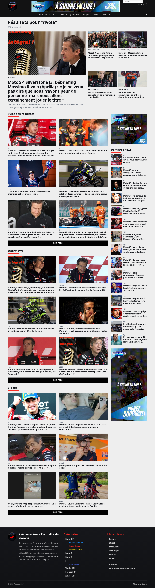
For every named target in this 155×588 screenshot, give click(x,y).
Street (112, 543)
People (112, 539)
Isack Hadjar (74, 564)
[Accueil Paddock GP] (12, 536)
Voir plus (58, 243)
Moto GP (69, 539)
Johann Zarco (74, 546)
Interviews (114, 546)
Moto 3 (68, 557)
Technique (114, 550)
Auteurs (113, 564)
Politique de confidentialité (122, 568)
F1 (66, 561)
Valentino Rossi (75, 549)
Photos (112, 554)
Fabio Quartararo (76, 542)
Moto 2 (68, 553)
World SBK (70, 568)
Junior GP (69, 575)
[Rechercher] (145, 14)
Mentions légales (140, 584)
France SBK (70, 572)
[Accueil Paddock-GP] (12, 6)
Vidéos (112, 558)
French (128, 1)
